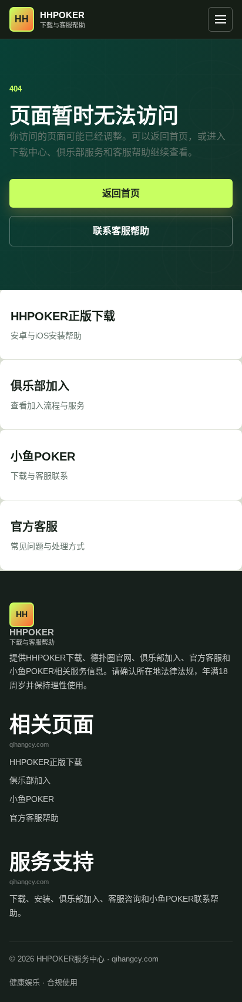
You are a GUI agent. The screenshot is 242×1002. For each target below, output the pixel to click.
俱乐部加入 (30, 780)
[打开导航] (220, 19)
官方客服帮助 (34, 817)
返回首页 (121, 193)
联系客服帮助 (121, 231)
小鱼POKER (31, 799)
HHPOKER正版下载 (45, 762)
